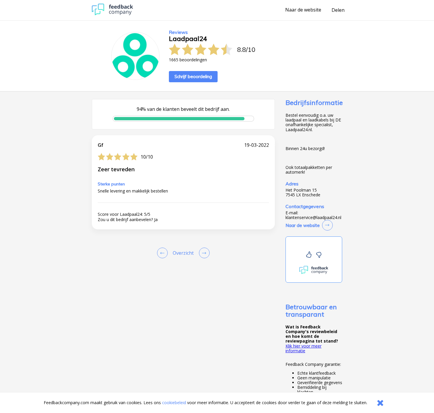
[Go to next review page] (203, 253)
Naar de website (303, 10)
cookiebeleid (174, 402)
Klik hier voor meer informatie (303, 348)
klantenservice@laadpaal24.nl (313, 217)
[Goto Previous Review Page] (163, 253)
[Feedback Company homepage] (112, 13)
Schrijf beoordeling (193, 76)
